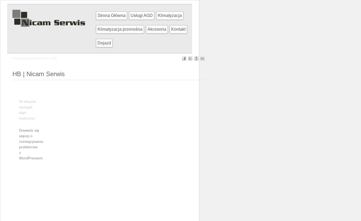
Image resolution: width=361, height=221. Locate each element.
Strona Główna (112, 15)
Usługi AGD (142, 15)
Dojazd (104, 43)
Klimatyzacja (170, 15)
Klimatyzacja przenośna (120, 29)
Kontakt (178, 29)
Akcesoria (156, 29)
